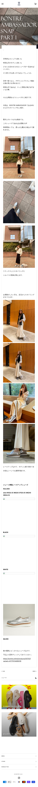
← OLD (3, 671)
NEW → (34, 671)
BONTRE (17, 774)
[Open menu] (4, 4)
